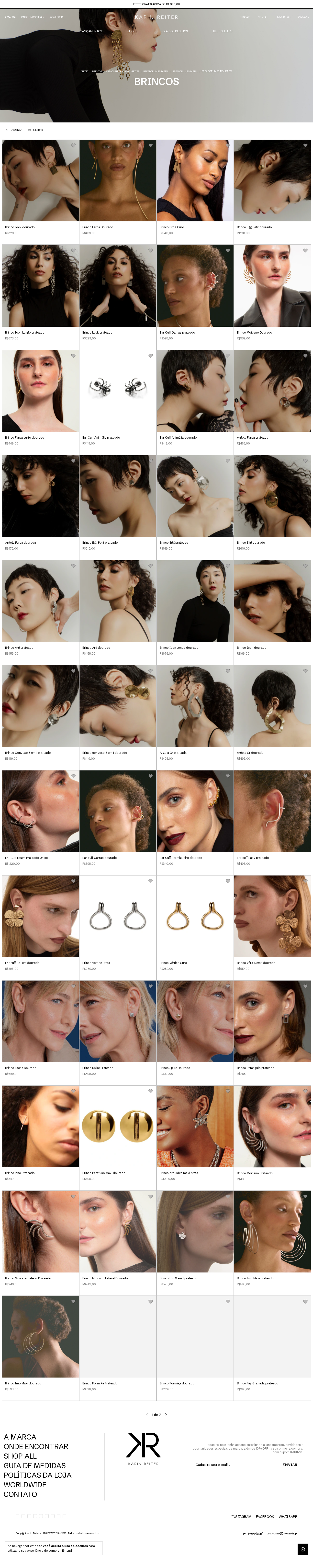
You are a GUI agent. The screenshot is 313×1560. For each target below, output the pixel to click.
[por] (257, 1534)
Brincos (97, 71)
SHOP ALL (20, 1456)
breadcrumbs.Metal (155, 71)
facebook (265, 1516)
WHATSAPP (288, 1516)
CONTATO (20, 1494)
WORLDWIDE (57, 17)
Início (84, 71)
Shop (131, 31)
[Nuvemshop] (282, 1534)
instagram (241, 1516)
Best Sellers (222, 31)
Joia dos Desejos (174, 31)
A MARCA (10, 17)
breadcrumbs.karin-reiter (122, 71)
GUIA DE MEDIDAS (35, 1465)
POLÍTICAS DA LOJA (38, 1475)
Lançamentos (91, 31)
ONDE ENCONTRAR (32, 17)
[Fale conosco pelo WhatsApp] (303, 1549)
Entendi (67, 1550)
